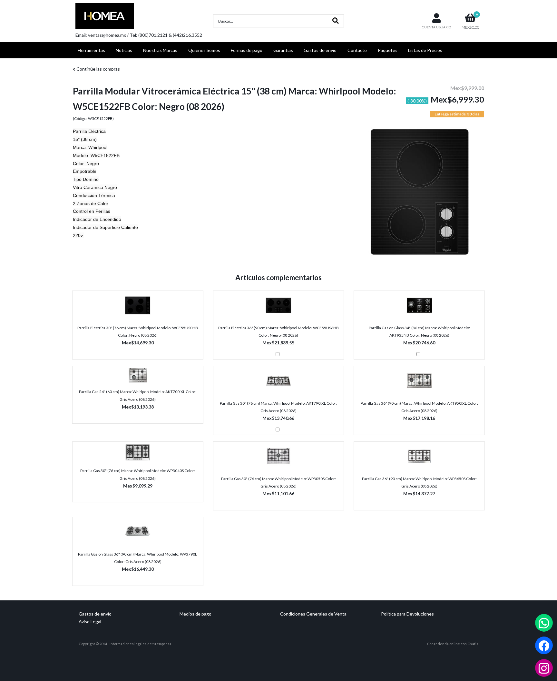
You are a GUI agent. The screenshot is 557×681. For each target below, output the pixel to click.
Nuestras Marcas (160, 50)
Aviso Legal (90, 621)
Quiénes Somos (204, 50)
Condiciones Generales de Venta (313, 614)
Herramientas (91, 50)
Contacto (357, 50)
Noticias (124, 50)
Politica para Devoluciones (407, 614)
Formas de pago (246, 50)
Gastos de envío (320, 50)
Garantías (283, 50)
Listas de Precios (425, 50)
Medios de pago (195, 614)
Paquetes (387, 50)
